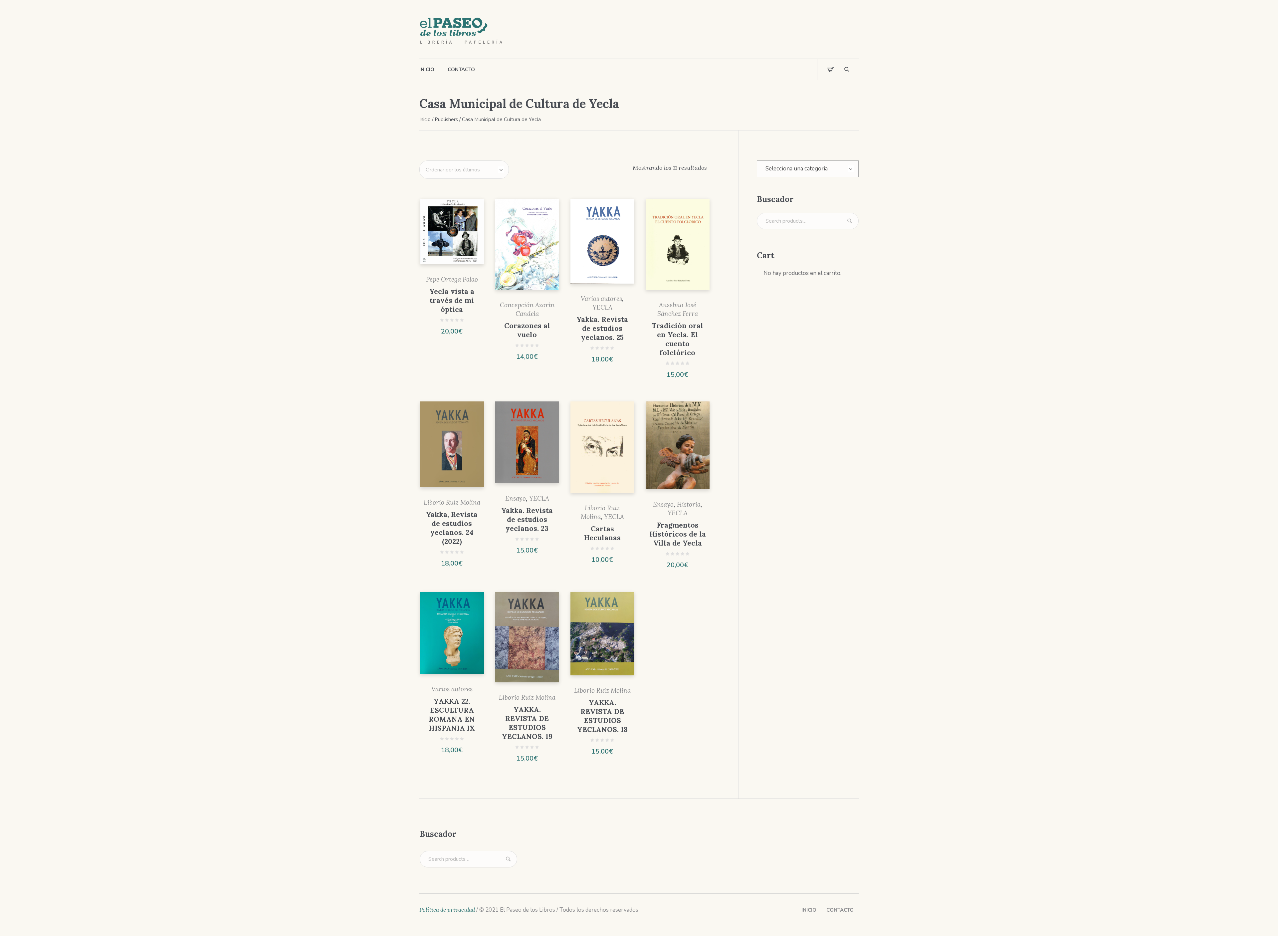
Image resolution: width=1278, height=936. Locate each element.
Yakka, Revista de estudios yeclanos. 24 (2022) (452, 528)
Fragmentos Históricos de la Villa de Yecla (677, 534)
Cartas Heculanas (602, 533)
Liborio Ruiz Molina (452, 502)
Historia (689, 504)
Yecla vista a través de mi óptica (451, 300)
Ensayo (515, 498)
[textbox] (807, 168)
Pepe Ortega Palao (452, 279)
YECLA (602, 307)
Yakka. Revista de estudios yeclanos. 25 (602, 328)
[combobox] (808, 168)
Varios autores (601, 299)
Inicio (425, 119)
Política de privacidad (447, 909)
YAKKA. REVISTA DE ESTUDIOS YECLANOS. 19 (527, 723)
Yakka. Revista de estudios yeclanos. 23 (527, 519)
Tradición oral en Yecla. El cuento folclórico (677, 339)
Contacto (840, 910)
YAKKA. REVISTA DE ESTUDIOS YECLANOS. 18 (602, 716)
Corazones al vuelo (527, 330)
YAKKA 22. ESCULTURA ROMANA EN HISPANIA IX (452, 715)
